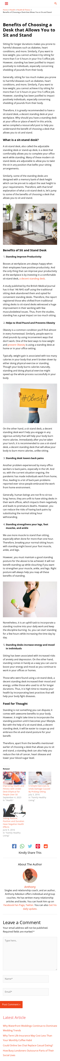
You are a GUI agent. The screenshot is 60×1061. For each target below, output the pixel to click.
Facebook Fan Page (13, 905)
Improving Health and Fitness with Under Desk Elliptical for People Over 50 (13, 790)
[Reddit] (46, 846)
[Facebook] (14, 846)
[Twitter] (30, 846)
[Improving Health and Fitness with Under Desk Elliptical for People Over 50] (14, 778)
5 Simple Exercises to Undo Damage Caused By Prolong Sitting (39, 788)
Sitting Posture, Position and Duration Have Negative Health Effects (13, 822)
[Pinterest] (38, 846)
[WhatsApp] (22, 846)
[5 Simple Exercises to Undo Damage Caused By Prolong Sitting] (40, 778)
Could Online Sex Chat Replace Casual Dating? (28, 1045)
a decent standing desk (32, 278)
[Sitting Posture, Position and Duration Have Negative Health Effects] (14, 810)
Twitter (29, 905)
